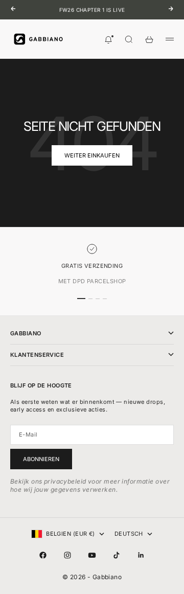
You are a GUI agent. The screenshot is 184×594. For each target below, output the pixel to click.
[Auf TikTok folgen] (116, 555)
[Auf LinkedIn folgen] (141, 555)
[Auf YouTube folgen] (92, 555)
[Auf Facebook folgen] (43, 555)
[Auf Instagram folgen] (67, 555)
